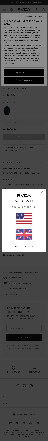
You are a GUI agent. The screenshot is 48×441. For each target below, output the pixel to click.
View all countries (24, 246)
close (42, 192)
